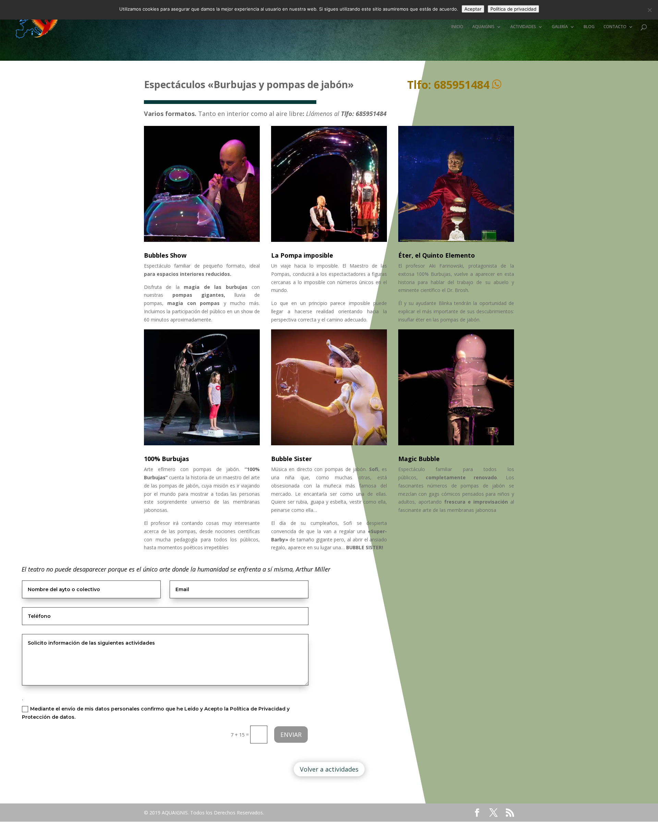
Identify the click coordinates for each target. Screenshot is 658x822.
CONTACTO (615, 27)
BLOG (589, 27)
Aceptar (473, 9)
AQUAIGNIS (483, 27)
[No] (649, 10)
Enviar (291, 734)
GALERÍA (560, 27)
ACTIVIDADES (523, 27)
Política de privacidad (513, 9)
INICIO (457, 27)
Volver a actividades (329, 769)
